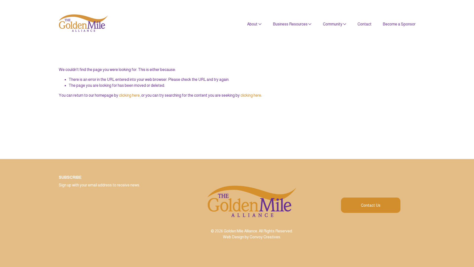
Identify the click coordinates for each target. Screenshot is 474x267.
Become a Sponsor (399, 24)
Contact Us (370, 205)
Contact (364, 24)
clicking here (129, 95)
